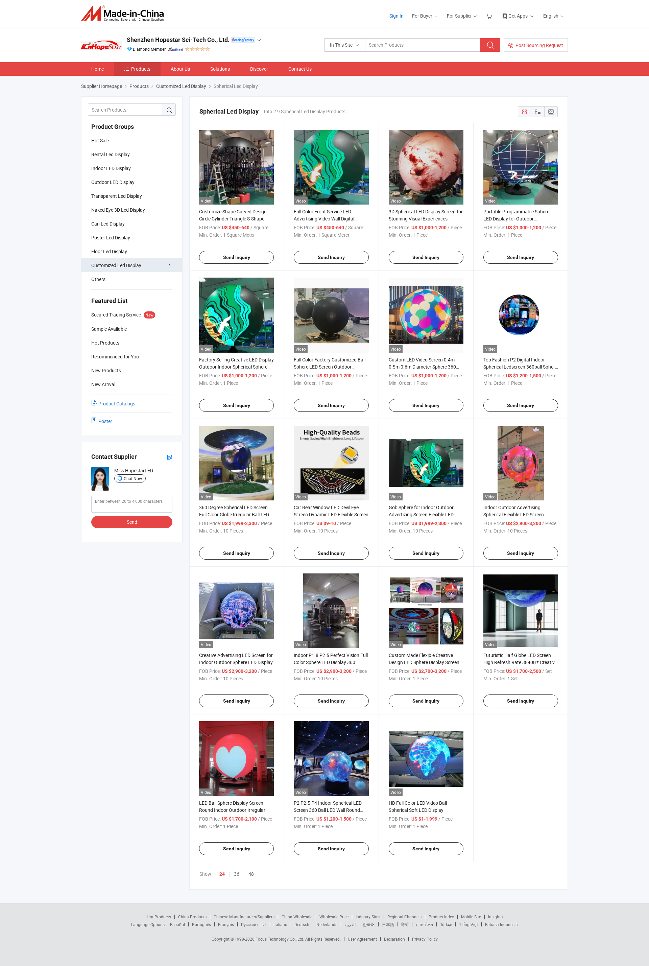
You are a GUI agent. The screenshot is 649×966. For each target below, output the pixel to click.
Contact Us (300, 69)
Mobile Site (471, 916)
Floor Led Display (109, 251)
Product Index (441, 916)
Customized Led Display (116, 265)
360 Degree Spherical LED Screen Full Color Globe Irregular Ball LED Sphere (234, 514)
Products (140, 69)
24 (222, 874)
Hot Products (159, 916)
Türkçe (446, 924)
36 (236, 874)
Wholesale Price (333, 916)
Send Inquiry (236, 257)
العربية (350, 924)
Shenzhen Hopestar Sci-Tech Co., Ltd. (178, 39)
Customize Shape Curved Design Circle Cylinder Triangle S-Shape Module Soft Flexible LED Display (233, 218)
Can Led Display (108, 223)
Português (201, 924)
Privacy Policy (425, 939)
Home (97, 69)
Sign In (396, 16)
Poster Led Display (110, 237)
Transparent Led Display (116, 196)
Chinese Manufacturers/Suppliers (244, 916)
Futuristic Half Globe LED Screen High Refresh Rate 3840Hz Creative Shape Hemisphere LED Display (520, 662)
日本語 (388, 924)
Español (177, 924)
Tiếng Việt (468, 924)
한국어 (369, 924)
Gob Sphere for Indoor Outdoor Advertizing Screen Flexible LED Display (421, 514)
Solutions (220, 69)
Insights (495, 916)
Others (98, 279)
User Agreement (362, 939)
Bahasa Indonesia (501, 924)
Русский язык (253, 924)
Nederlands (326, 924)
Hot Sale (100, 140)
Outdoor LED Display (113, 182)
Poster (105, 421)
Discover (259, 69)
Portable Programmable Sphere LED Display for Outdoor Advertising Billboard (516, 218)
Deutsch (301, 924)
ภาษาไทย (424, 924)
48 (251, 874)
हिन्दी (405, 924)
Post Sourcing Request (539, 45)
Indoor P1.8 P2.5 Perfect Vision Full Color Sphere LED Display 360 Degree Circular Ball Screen (331, 662)
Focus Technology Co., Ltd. (280, 939)
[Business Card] (169, 457)
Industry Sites (368, 916)
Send (132, 522)
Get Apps (518, 16)
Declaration (394, 939)
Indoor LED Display (111, 168)
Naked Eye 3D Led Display (118, 210)
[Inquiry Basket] (490, 16)
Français (226, 924)
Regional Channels (404, 916)
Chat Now (133, 478)
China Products (192, 916)
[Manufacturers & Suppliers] (124, 13)
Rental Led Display (110, 154)
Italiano (280, 924)
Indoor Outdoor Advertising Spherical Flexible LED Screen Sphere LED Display (513, 514)
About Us (180, 69)
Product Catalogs (116, 403)
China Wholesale (297, 916)
